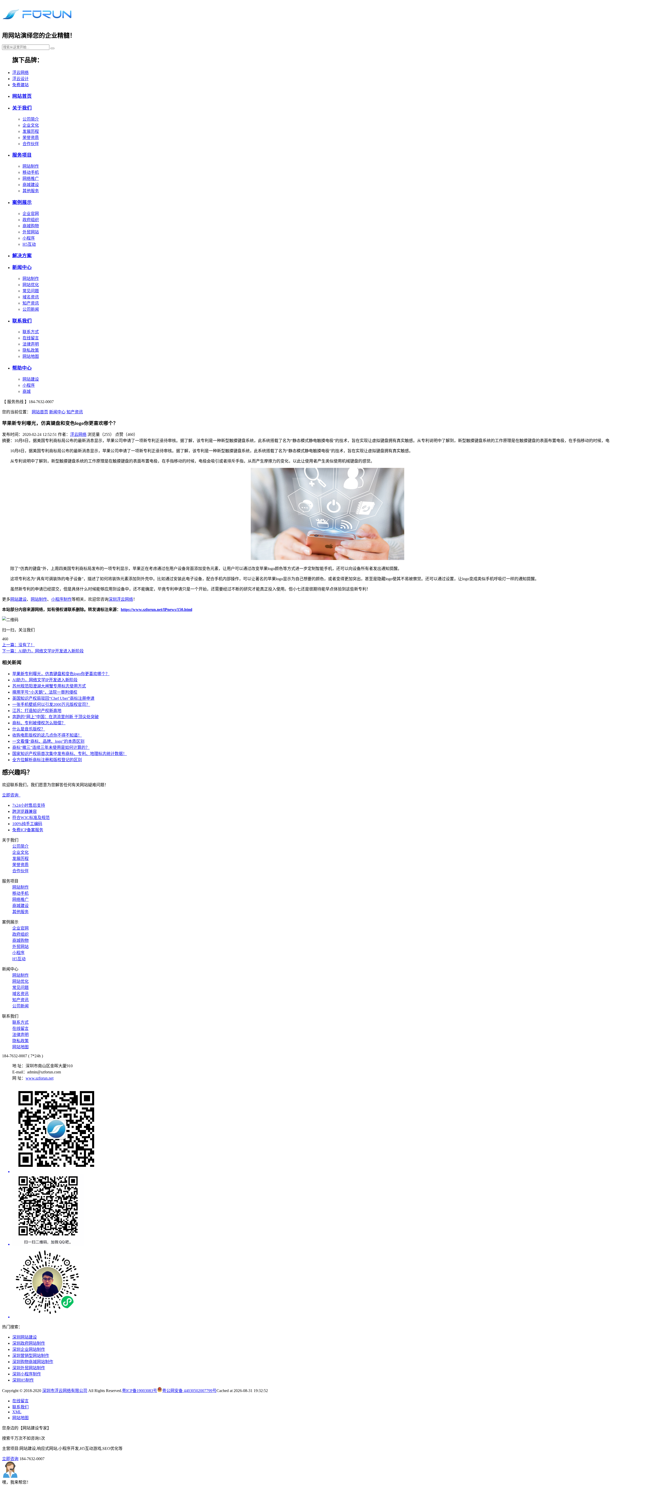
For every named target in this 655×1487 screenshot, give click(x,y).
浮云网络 (20, 72)
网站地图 (31, 356)
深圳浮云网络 (120, 599)
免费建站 (20, 85)
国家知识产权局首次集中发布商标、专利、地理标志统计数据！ (69, 753)
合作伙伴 (31, 144)
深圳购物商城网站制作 (32, 1362)
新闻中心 (22, 267)
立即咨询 (11, 795)
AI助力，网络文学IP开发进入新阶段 (45, 680)
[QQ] (332, 1210)
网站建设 (31, 379)
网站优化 (31, 285)
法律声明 (31, 344)
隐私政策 (31, 350)
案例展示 (22, 202)
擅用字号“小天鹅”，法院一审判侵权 (44, 692)
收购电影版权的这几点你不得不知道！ (47, 735)
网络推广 (31, 178)
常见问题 (31, 291)
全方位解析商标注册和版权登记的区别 (47, 760)
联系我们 (22, 321)
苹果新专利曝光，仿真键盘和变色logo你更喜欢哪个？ (61, 674)
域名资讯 (31, 297)
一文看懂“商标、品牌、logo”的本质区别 (48, 741)
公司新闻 (31, 309)
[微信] (332, 1129)
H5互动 (29, 244)
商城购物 (31, 226)
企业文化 (31, 125)
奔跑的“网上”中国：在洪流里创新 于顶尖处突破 (55, 717)
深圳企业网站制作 (28, 1349)
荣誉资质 (31, 137)
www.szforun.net (39, 1078)
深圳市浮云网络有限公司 (64, 1390)
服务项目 (22, 155)
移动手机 (31, 172)
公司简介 (31, 119)
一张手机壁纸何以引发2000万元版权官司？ (51, 704)
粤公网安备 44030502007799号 (189, 1390)
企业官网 (31, 213)
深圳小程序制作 (26, 1374)
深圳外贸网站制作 (28, 1368)
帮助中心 (22, 368)
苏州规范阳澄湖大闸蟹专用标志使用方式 (49, 686)
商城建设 (31, 184)
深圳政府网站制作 (28, 1343)
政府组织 (31, 220)
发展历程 (31, 131)
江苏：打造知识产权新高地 (36, 710)
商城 (27, 391)
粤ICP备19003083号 (139, 1390)
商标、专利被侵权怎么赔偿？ (39, 723)
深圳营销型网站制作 (30, 1355)
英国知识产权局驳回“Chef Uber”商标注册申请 (53, 698)
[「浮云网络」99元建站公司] (37, 20)
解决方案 (22, 255)
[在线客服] (332, 1283)
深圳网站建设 (24, 1337)
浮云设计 (20, 79)
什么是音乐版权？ (28, 729)
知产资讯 (31, 303)
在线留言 (31, 338)
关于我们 (22, 108)
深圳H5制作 (23, 1380)
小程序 (29, 238)
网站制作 (31, 166)
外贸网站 (31, 232)
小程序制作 (61, 599)
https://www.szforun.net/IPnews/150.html (156, 609)
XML (16, 1412)
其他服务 (31, 191)
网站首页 (22, 96)
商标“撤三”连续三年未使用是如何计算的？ (51, 747)
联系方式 (31, 332)
